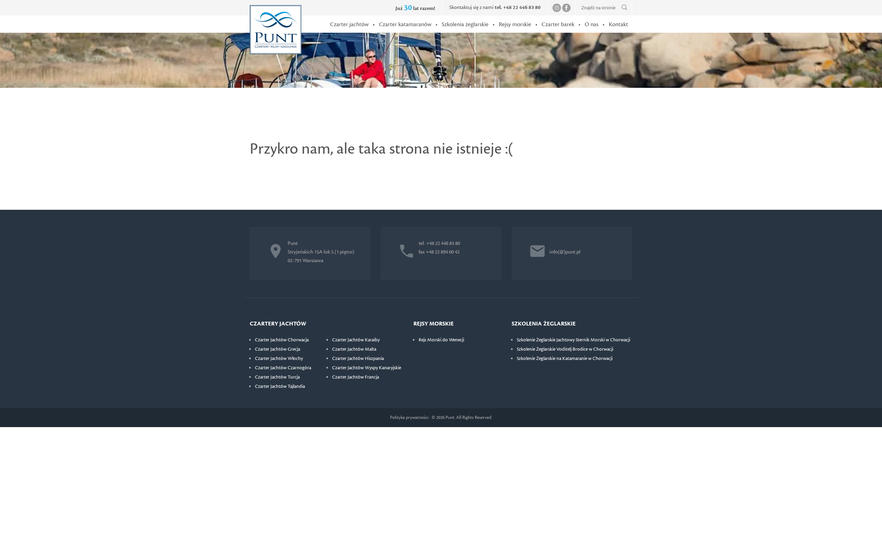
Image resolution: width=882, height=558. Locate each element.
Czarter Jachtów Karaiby (356, 340)
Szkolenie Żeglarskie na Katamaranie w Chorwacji (565, 358)
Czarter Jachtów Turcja (277, 377)
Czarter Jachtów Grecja (277, 349)
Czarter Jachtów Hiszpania (358, 358)
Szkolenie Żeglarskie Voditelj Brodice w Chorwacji (565, 349)
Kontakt (618, 24)
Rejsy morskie (515, 24)
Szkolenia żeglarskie (465, 24)
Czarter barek (558, 24)
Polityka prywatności (409, 417)
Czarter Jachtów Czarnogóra (283, 368)
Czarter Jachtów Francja (355, 377)
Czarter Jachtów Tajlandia (280, 386)
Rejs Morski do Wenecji (441, 340)
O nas (591, 24)
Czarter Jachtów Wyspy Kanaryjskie (366, 368)
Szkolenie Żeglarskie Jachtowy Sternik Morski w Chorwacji (573, 340)
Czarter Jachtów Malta (354, 349)
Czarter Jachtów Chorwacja (282, 340)
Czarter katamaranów (405, 24)
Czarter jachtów (349, 24)
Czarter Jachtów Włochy (279, 358)
